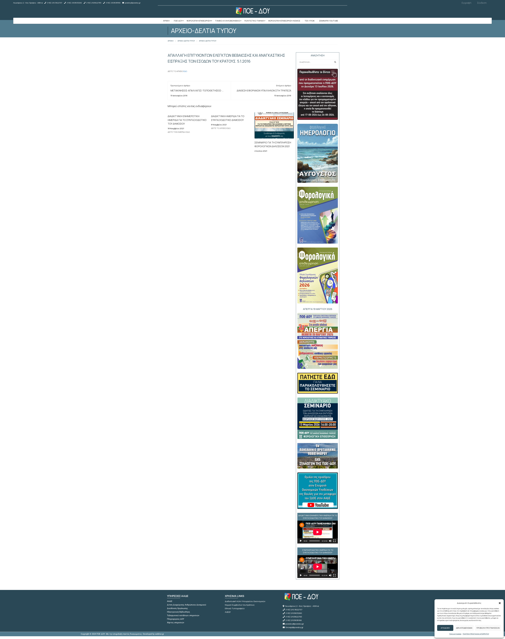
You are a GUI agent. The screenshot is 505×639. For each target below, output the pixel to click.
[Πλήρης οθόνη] (334, 541)
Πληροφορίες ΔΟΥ (175, 619)
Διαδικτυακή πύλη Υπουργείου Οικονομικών (245, 601)
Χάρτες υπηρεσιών (175, 622)
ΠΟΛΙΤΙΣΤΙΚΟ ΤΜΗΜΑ (254, 20)
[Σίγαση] (330, 541)
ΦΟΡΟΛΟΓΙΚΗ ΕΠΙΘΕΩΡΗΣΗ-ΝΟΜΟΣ (284, 20)
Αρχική (166, 20)
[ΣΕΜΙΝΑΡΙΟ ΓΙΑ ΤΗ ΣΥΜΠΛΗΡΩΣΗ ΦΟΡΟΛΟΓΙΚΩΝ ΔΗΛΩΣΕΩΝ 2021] (274, 125)
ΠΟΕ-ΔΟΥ (178, 20)
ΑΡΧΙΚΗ (170, 41)
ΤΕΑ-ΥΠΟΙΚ (310, 20)
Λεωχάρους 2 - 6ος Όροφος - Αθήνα (302, 606)
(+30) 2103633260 (74, 3)
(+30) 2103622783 (93, 3)
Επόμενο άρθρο (283, 85)
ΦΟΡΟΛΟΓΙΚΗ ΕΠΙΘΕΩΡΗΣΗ (199, 20)
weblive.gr (159, 634)
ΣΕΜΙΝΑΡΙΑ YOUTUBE (328, 20)
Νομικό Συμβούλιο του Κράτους (240, 604)
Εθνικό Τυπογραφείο (235, 608)
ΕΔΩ (185, 71)
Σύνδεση (482, 2)
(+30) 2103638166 (113, 3)
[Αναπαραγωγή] (300, 541)
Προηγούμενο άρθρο (180, 85)
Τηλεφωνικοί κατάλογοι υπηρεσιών (183, 615)
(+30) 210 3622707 (54, 3)
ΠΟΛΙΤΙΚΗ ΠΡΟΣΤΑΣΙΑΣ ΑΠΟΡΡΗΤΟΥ (476, 634)
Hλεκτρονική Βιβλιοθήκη (178, 612)
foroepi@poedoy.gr (294, 627)
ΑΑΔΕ (169, 601)
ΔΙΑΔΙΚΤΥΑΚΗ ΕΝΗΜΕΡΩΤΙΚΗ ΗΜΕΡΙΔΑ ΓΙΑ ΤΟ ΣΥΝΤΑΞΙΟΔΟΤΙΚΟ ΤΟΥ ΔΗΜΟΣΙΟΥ (187, 120)
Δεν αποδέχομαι (464, 628)
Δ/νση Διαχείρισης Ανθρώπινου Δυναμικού (186, 605)
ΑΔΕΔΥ (228, 612)
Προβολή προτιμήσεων (488, 628)
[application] (317, 532)
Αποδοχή (445, 628)
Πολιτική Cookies (455, 634)
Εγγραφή (466, 2)
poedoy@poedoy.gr (133, 3)
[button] (499, 603)
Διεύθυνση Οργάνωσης (177, 608)
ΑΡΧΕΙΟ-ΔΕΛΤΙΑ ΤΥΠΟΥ (186, 41)
